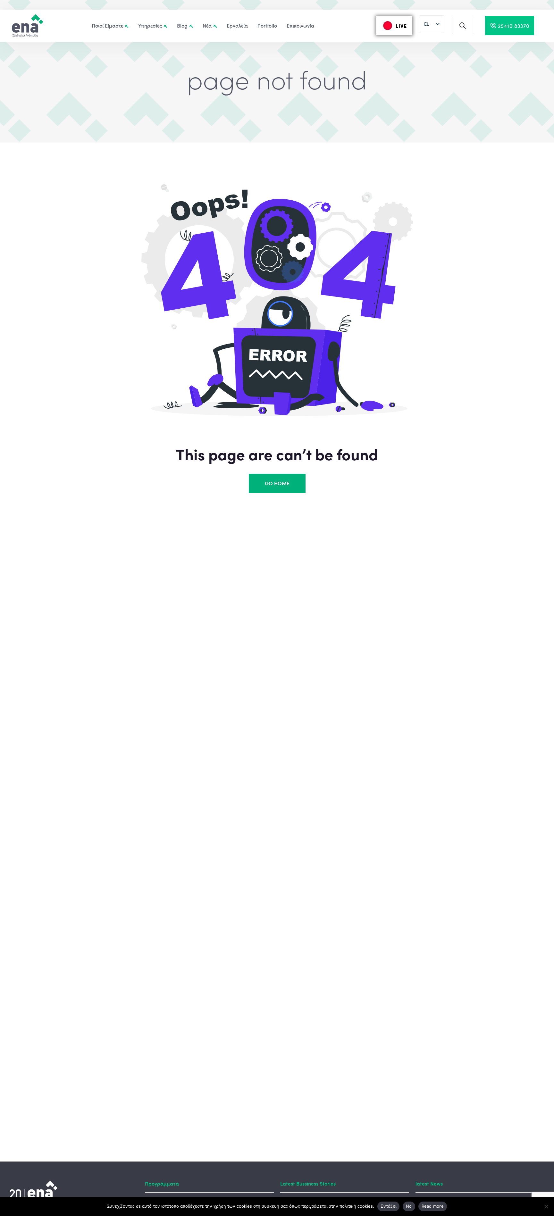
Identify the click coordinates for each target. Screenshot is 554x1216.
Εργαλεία (237, 25)
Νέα (207, 25)
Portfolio (267, 25)
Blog (182, 25)
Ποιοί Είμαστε (107, 25)
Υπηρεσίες (150, 25)
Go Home (277, 483)
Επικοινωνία (300, 25)
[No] (546, 1206)
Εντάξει (388, 1206)
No (409, 1206)
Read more (433, 1206)
